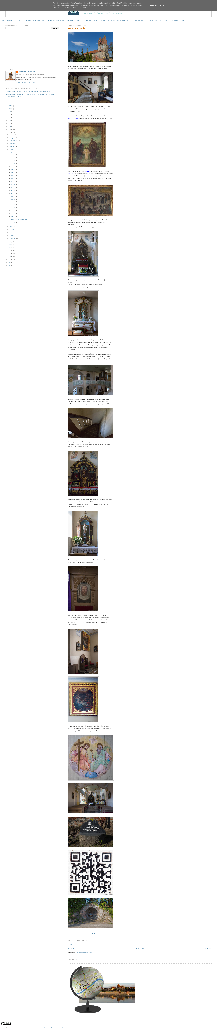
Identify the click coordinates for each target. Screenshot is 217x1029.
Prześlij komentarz (73, 945)
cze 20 (13, 184)
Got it (162, 5)
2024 (9, 112)
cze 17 (13, 193)
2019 (9, 126)
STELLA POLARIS (139, 21)
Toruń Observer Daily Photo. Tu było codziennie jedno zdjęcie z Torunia (27, 91)
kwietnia (12, 229)
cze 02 (13, 223)
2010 (9, 259)
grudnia (12, 135)
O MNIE (20, 21)
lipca (11, 149)
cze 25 (13, 170)
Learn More (152, 5)
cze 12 (13, 199)
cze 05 (13, 211)
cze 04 (13, 214)
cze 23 (13, 175)
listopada (13, 138)
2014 (9, 248)
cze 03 (13, 217)
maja (11, 226)
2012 (9, 254)
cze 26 (13, 167)
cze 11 (13, 202)
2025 (9, 109)
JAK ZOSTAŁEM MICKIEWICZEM (119, 21)
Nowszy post (71, 948)
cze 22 (13, 178)
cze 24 (13, 173)
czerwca (12, 152)
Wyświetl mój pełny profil (26, 82)
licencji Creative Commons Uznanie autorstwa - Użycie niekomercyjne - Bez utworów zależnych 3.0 (43, 1027)
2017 (9, 132)
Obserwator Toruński (26, 71)
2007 (9, 265)
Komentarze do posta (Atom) (84, 953)
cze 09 (13, 208)
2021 (9, 120)
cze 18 (13, 190)
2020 (9, 123)
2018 (9, 129)
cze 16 (13, 196)
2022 (9, 118)
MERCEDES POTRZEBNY (55, 21)
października (14, 141)
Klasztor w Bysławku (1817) (79, 28)
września (12, 143)
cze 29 (13, 158)
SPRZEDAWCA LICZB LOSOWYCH (176, 21)
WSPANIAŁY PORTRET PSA (35, 21)
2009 (9, 262)
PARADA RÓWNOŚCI (155, 21)
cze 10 (13, 205)
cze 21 (13, 181)
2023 (9, 115)
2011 (9, 257)
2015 (9, 245)
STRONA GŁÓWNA (8, 21)
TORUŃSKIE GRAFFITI (74, 21)
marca (12, 232)
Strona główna (140, 948)
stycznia (12, 238)
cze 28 (13, 161)
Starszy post (208, 948)
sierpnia (12, 146)
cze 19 (13, 187)
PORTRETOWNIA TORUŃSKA (95, 21)
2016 (9, 242)
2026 (9, 106)
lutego (12, 235)
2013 (9, 251)
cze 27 (13, 164)
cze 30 (13, 155)
